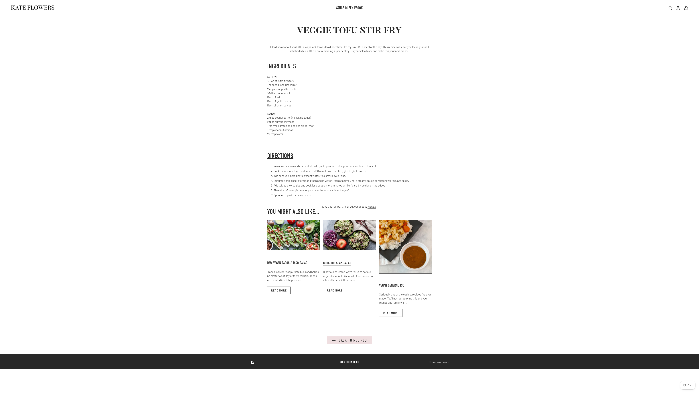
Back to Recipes (352, 340)
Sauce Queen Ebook (349, 362)
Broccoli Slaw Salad (337, 263)
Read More (279, 290)
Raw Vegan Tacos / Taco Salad (287, 263)
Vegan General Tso (391, 285)
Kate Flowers (443, 362)
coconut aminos (283, 130)
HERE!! (372, 206)
